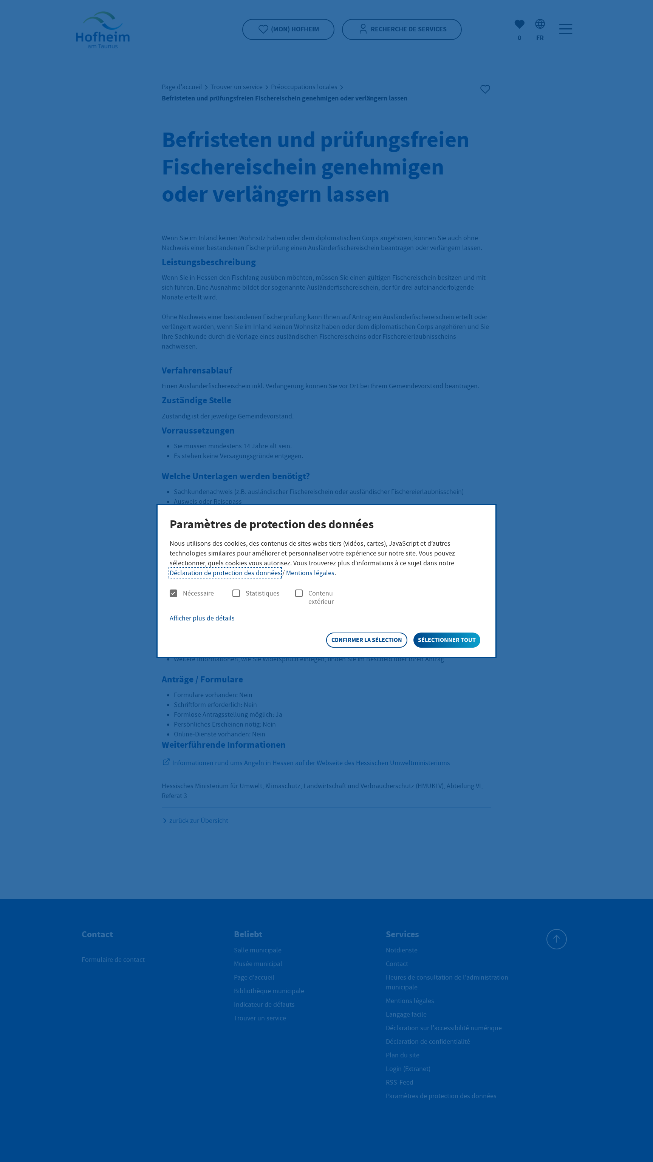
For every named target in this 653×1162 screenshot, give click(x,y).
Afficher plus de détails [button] (202, 618)
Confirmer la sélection (366, 640)
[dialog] (326, 581)
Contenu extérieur (321, 597)
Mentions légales (310, 573)
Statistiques (263, 593)
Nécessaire (198, 593)
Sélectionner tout (447, 640)
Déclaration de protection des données (225, 573)
